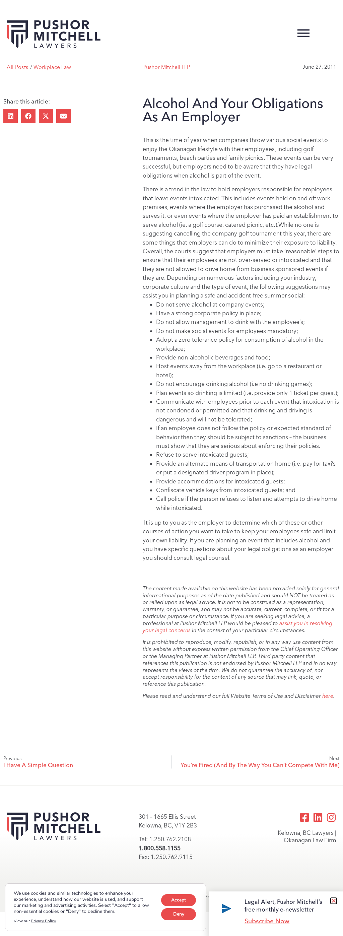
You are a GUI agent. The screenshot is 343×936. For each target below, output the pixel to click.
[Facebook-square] (304, 817)
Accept (178, 900)
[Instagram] (331, 817)
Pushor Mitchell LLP (166, 67)
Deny (178, 914)
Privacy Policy (43, 921)
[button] (10, 116)
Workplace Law (52, 67)
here (327, 696)
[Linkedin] (318, 817)
